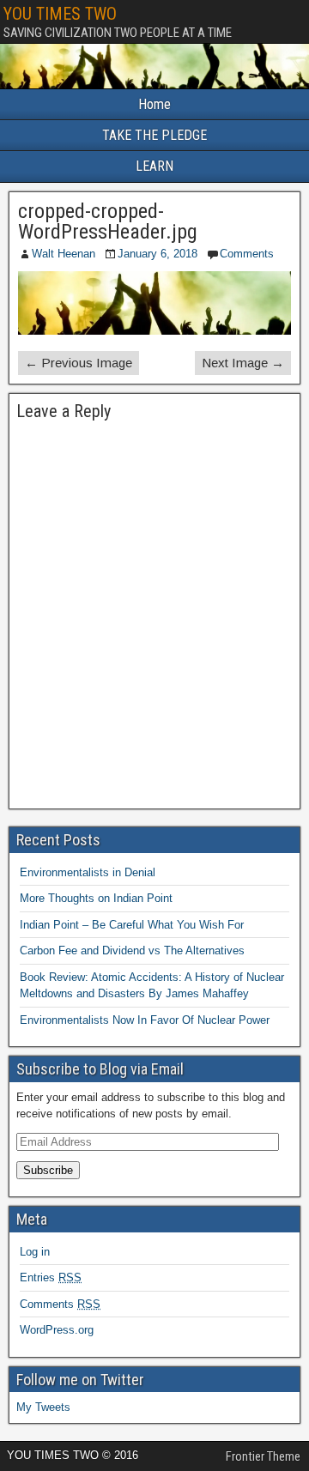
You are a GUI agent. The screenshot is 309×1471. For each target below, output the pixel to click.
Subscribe (48, 1170)
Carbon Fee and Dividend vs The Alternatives (132, 950)
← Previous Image (78, 362)
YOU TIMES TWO (60, 13)
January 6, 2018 (157, 253)
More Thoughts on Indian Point (96, 898)
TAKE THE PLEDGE (154, 135)
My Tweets (43, 1407)
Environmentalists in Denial (87, 872)
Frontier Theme (263, 1456)
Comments (247, 253)
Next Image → (243, 362)
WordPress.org (57, 1329)
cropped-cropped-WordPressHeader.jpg (107, 221)
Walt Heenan (63, 253)
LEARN (154, 166)
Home (154, 104)
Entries (51, 1277)
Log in (35, 1251)
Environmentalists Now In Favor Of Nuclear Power (145, 1020)
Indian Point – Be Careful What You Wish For (132, 924)
